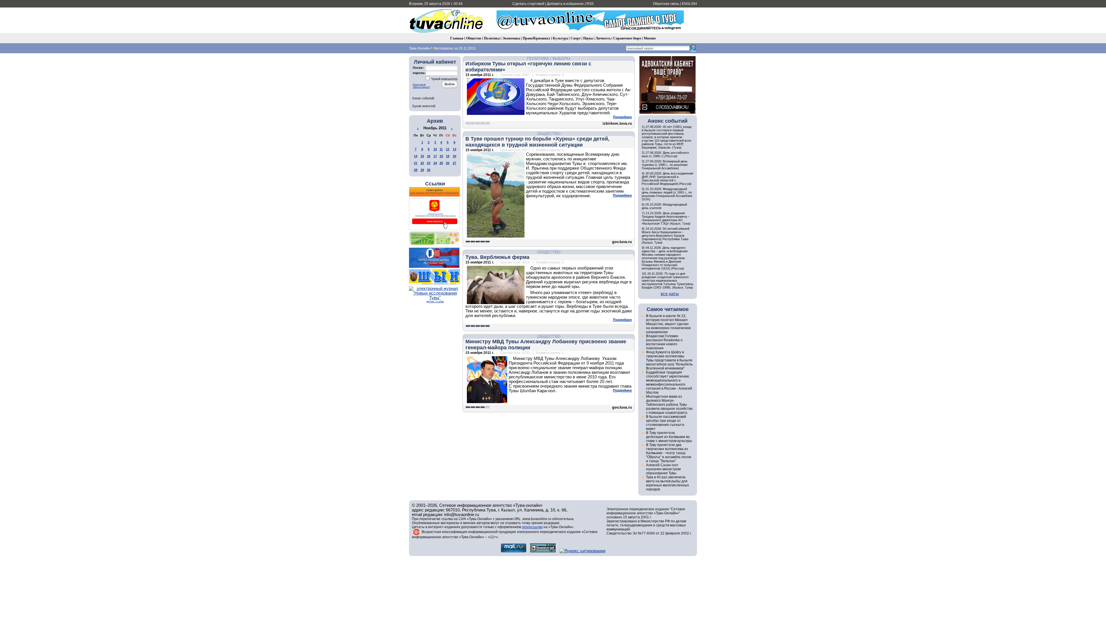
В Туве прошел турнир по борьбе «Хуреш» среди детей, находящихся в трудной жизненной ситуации (537, 142)
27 (454, 163)
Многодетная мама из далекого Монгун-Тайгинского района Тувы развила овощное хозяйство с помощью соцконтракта (669, 405)
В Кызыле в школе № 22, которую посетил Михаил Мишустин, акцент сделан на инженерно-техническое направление (668, 324)
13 (454, 149)
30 (428, 170)
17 (435, 156)
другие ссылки (435, 301)
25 (441, 163)
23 (428, 163)
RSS (590, 4)
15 (422, 156)
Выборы (561, 58)
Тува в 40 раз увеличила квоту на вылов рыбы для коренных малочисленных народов (667, 483)
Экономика (511, 38)
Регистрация (419, 84)
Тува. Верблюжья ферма (497, 257)
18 (441, 156)
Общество (473, 38)
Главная (456, 38)
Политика (492, 38)
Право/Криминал (536, 38)
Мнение (650, 38)
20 (454, 156)
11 (441, 149)
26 (447, 163)
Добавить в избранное (565, 4)
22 (422, 163)
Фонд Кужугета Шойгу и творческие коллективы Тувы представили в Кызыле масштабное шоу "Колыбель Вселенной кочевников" (669, 360)
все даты (670, 293)
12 (447, 149)
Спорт (576, 38)
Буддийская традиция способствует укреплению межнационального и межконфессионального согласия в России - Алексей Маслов (669, 382)
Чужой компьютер (443, 79)
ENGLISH (689, 4)
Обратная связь (666, 4)
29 (422, 170)
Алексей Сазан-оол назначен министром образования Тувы (663, 469)
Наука (588, 38)
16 (428, 156)
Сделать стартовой (528, 4)
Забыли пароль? (421, 87)
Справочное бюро (627, 38)
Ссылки (435, 184)
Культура (560, 38)
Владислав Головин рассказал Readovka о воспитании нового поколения (664, 342)
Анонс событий (423, 98)
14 (415, 156)
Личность (603, 38)
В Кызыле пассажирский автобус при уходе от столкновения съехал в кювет (666, 423)
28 (415, 170)
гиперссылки (532, 527)
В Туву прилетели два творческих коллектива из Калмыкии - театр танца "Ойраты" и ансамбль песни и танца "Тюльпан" (668, 453)
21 (415, 163)
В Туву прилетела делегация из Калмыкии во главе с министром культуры (669, 437)
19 (447, 156)
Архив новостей (423, 105)
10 (435, 149)
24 (435, 163)
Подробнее (622, 117)
